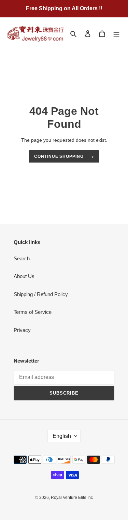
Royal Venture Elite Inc (72, 497)
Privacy (22, 330)
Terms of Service (33, 312)
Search (22, 258)
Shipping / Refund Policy (41, 294)
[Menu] (116, 33)
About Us (24, 276)
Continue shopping (59, 156)
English (62, 436)
